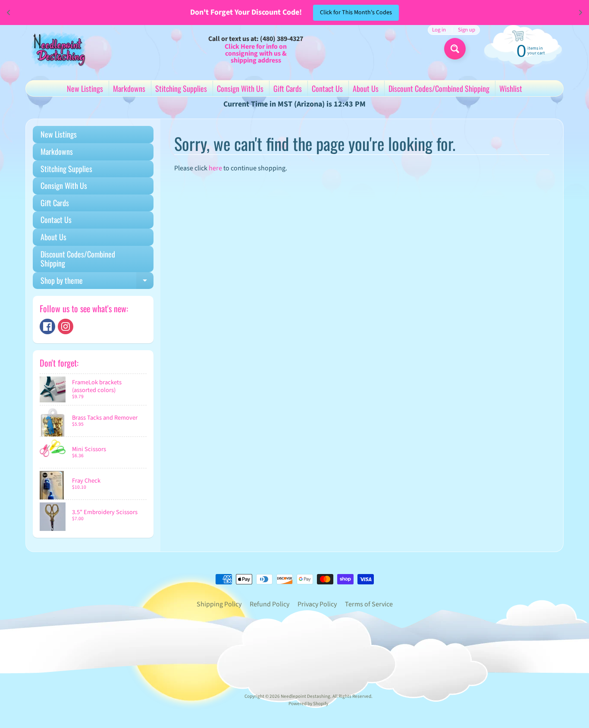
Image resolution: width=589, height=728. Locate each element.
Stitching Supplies (181, 88)
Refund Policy (269, 604)
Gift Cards (287, 88)
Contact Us (327, 88)
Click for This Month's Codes (356, 12)
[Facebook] (47, 326)
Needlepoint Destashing (305, 696)
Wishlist (510, 88)
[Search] (455, 49)
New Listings (85, 88)
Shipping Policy (219, 604)
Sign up (466, 30)
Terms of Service (369, 604)
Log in (439, 30)
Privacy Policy (317, 604)
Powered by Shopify (308, 703)
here (215, 168)
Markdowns (129, 88)
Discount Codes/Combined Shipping (438, 88)
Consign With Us (240, 88)
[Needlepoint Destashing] (57, 49)
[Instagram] (65, 326)
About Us (366, 88)
